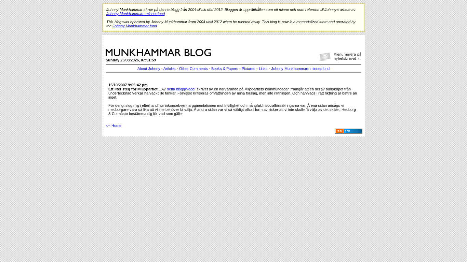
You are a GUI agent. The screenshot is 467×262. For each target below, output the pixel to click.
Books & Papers (224, 69)
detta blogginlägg (181, 89)
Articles (169, 69)
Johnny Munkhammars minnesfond (300, 69)
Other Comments (193, 69)
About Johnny (148, 69)
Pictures (248, 69)
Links (263, 69)
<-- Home (113, 125)
